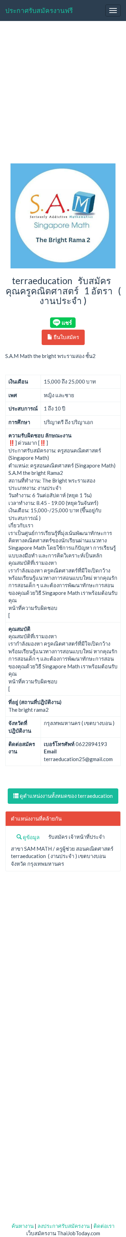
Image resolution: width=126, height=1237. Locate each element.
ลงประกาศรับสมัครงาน (63, 1226)
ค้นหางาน (23, 1226)
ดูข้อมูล (31, 837)
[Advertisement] (63, 93)
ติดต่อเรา (103, 1226)
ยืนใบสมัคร (65, 337)
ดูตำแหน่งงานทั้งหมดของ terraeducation (66, 796)
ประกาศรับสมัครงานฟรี (39, 10)
